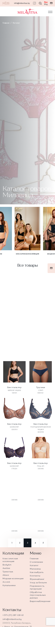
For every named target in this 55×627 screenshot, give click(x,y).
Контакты (35, 575)
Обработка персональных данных (38, 595)
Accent (6, 582)
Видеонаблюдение (40, 601)
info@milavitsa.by (22, 3)
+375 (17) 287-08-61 (13, 615)
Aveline (6, 568)
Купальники (9, 585)
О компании (36, 562)
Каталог (16, 22)
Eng (46, 4)
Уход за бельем (38, 582)
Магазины (35, 568)
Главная (6, 22)
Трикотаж (8, 571)
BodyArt (7, 564)
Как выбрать (37, 572)
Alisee (6, 575)
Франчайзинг (37, 579)
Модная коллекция (13, 578)
